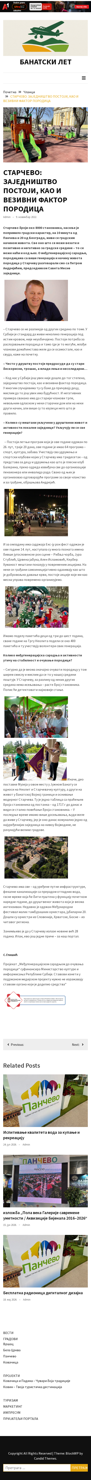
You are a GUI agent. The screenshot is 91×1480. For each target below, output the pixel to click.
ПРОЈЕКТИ (11, 1376)
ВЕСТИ (8, 1333)
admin (7, 217)
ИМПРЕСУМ (12, 1412)
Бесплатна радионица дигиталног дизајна (43, 1292)
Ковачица (10, 1362)
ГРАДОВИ (10, 1339)
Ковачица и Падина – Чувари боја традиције (36, 1381)
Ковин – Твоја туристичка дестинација (32, 1387)
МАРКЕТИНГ (12, 1406)
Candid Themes (45, 1458)
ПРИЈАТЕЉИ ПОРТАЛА (20, 1418)
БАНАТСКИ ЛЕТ (46, 61)
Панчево (9, 1356)
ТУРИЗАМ (10, 1400)
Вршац (8, 1344)
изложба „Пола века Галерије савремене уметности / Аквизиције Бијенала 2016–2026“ (45, 1215)
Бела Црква (12, 1350)
